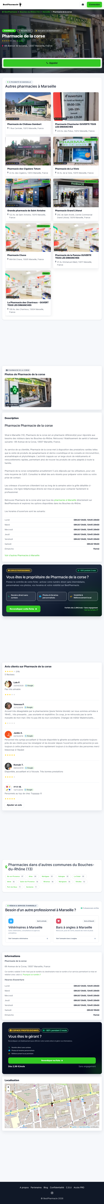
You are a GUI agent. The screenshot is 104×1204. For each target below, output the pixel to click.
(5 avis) (20, 41)
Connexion (94, 4)
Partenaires (36, 1187)
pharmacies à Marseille (65, 500)
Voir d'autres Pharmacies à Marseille (22, 555)
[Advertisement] (52, 343)
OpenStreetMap (84, 1127)
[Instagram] (52, 1193)
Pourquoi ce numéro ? (32, 974)
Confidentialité (57, 1187)
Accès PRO (79, 1187)
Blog (46, 1187)
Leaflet (73, 1127)
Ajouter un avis (14, 805)
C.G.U (69, 1187)
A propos (24, 1187)
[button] (52, 1104)
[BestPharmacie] (26, 4)
